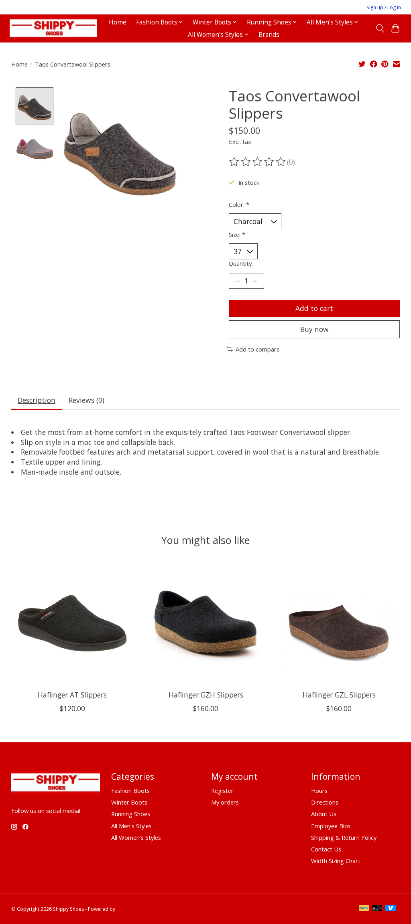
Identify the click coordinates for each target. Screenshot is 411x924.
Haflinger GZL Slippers (338, 695)
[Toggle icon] (380, 28)
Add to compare (258, 349)
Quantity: (241, 263)
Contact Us (326, 849)
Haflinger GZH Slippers (205, 695)
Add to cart (314, 308)
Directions (324, 802)
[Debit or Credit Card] (377, 909)
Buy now (314, 329)
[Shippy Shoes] (53, 28)
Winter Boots (129, 802)
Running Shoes (130, 814)
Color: (239, 204)
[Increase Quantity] (254, 280)
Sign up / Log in (383, 7)
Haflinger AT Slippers (72, 695)
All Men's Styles (131, 826)
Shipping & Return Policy (343, 837)
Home (117, 22)
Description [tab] (36, 400)
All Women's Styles (136, 837)
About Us (323, 814)
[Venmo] (390, 909)
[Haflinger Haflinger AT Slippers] (72, 623)
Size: (237, 234)
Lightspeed (129, 909)
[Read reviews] (258, 162)
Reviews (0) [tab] (86, 400)
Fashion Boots (130, 791)
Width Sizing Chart (335, 861)
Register (222, 791)
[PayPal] (364, 909)
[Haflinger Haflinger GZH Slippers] (205, 623)
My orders (225, 802)
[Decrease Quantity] (237, 280)
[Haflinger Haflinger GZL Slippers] (339, 623)
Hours (319, 791)
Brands (268, 34)
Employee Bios (331, 826)
